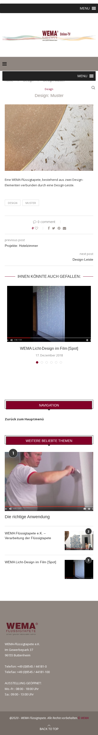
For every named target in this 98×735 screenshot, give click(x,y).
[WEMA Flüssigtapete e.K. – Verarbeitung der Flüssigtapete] (79, 540)
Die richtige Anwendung (27, 516)
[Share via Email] (64, 228)
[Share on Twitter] (53, 228)
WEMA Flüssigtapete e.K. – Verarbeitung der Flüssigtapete (28, 535)
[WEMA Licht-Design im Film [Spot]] (49, 314)
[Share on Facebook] (49, 228)
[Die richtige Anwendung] (49, 481)
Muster (30, 203)
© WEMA (83, 718)
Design (49, 89)
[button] (85, 8)
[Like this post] (39, 228)
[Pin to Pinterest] (59, 228)
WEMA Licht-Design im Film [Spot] (49, 348)
